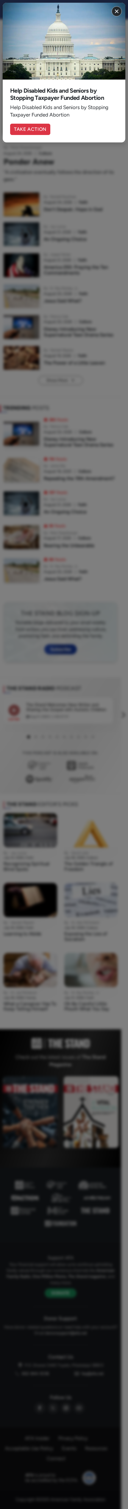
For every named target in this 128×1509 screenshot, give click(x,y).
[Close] (117, 11)
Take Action (30, 129)
